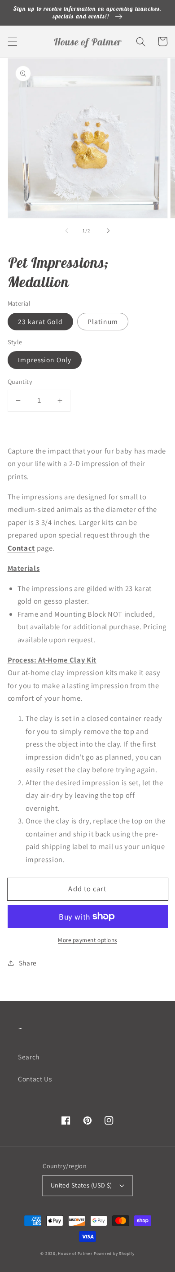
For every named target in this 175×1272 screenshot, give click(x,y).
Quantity (20, 381)
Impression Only (45, 359)
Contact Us (35, 1078)
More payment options (87, 940)
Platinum (103, 321)
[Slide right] (108, 230)
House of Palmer (75, 1253)
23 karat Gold (40, 321)
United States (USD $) (81, 1185)
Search (28, 1056)
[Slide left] (67, 230)
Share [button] (28, 962)
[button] (12, 41)
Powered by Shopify (114, 1253)
